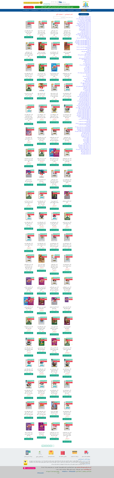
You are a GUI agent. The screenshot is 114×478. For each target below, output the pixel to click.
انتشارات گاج (88, 81)
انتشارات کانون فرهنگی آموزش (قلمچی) (83, 86)
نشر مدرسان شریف (87, 76)
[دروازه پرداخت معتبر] (25, 465)
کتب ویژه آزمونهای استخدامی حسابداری (83, 149)
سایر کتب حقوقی (87, 143)
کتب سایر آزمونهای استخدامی (85, 35)
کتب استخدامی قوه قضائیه (85, 30)
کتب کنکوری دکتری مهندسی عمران (84, 112)
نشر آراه (88, 52)
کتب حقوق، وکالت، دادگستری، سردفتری (46, 10)
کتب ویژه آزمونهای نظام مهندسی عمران (83, 40)
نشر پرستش (88, 62)
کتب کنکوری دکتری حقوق (86, 117)
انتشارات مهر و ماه (87, 84)
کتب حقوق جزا (87, 142)
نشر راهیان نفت (87, 69)
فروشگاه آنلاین (84, 10)
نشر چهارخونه (88, 67)
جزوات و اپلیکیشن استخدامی (85, 16)
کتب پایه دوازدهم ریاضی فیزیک (84, 104)
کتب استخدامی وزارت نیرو (86, 32)
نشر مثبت (88, 75)
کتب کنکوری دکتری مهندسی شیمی (84, 114)
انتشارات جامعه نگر (87, 80)
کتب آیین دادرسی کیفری (86, 135)
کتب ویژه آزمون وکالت (86, 133)
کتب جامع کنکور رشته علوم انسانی (84, 101)
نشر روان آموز (88, 70)
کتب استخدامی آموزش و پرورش (84, 24)
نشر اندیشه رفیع (87, 60)
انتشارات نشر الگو (87, 88)
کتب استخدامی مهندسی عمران (85, 147)
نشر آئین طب (88, 56)
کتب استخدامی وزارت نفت (85, 27)
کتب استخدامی (78, 10)
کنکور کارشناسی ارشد (71, 10)
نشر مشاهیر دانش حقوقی (86, 83)
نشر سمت (88, 74)
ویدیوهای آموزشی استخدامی (85, 20)
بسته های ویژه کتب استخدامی (85, 17)
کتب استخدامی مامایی (86, 152)
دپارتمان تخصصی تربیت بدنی (85, 65)
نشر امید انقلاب (87, 57)
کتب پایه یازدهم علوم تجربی (85, 94)
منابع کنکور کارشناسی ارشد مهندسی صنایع (83, 131)
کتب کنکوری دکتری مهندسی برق (84, 111)
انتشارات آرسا (88, 53)
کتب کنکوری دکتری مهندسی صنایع (84, 116)
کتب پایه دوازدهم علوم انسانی (85, 99)
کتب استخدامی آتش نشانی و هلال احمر (83, 34)
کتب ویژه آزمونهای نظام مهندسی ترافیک (83, 43)
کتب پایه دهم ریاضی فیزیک (85, 102)
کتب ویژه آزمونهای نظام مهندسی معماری (83, 41)
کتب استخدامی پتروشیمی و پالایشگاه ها (83, 25)
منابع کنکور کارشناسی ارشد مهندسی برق (83, 123)
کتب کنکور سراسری (56, 10)
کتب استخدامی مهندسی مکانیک (84, 146)
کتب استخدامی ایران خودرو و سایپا (84, 33)
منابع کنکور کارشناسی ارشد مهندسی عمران (83, 126)
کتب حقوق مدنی (87, 141)
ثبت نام (52, 1)
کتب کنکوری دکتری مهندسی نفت (84, 110)
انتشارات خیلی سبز (87, 85)
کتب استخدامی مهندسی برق (85, 148)
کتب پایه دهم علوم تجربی (85, 93)
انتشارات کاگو (88, 90)
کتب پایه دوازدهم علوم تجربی (85, 95)
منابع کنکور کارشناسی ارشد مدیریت (84, 128)
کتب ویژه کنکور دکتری (86, 51)
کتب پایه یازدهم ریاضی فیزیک (85, 103)
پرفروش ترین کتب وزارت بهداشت (84, 21)
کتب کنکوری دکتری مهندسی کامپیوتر (84, 115)
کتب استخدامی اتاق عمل (86, 153)
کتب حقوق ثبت (87, 138)
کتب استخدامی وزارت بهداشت (85, 26)
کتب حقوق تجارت (87, 140)
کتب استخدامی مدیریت (86, 150)
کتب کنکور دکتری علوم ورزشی (85, 108)
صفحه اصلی (89, 10)
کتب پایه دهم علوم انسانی (85, 97)
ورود (56, 1)
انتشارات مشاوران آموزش (86, 92)
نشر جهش (88, 66)
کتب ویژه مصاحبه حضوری (86, 36)
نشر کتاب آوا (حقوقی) (86, 59)
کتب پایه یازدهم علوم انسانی (85, 98)
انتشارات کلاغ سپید (87, 89)
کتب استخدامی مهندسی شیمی (84, 144)
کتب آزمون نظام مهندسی (35, 10)
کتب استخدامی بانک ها (86, 31)
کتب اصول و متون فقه (86, 137)
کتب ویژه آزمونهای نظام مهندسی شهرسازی (83, 42)
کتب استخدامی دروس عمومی (85, 22)
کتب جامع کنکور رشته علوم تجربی (84, 96)
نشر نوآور (88, 79)
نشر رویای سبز (87, 71)
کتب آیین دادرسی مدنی (86, 134)
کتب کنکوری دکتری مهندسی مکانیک (84, 113)
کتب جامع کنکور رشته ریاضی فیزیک (84, 105)
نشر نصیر (89, 77)
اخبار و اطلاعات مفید (26, 10)
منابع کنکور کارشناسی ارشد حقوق (84, 130)
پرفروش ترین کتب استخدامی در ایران (83, 18)
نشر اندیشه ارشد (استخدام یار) (85, 58)
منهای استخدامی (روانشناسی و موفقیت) (83, 107)
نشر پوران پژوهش (87, 63)
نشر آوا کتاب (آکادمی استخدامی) (84, 54)
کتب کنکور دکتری (63, 10)
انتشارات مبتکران (87, 87)
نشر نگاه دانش (87, 78)
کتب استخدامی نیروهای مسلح (85, 29)
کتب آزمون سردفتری (86, 132)
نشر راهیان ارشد (87, 68)
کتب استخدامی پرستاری (86, 151)
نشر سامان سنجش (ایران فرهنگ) (84, 72)
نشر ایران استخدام (87, 61)
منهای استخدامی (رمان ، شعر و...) (84, 106)
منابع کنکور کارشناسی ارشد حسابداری (84, 129)
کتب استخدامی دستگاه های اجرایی (84, 23)
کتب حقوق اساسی (87, 139)
